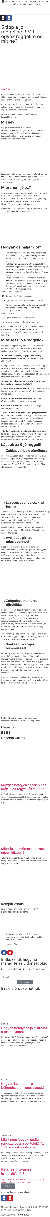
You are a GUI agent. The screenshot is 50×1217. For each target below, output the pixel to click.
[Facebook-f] (4, 1198)
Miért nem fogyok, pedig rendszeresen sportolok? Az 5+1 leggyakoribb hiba (23, 1143)
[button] (25, 14)
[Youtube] (10, 952)
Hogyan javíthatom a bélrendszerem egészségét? (23, 1086)
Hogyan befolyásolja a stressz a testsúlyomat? (24, 1030)
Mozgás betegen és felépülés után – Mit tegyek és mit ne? (23, 787)
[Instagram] (3, 18)
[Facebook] (9, 18)
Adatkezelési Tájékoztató (15, 1214)
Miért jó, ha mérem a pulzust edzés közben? (23, 851)
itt (18, 426)
